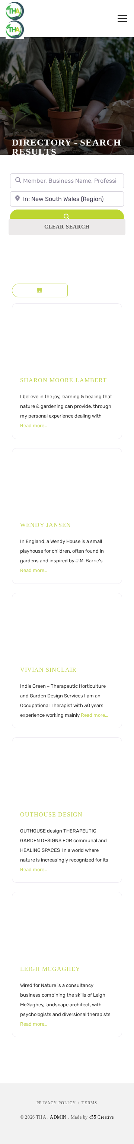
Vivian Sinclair (48, 670)
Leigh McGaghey (50, 969)
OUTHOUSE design (51, 814)
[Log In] (102, 19)
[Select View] (40, 290)
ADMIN (58, 1117)
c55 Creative (101, 1117)
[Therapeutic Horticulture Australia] (15, 18)
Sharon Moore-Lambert (63, 380)
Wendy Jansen (45, 525)
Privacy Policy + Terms (66, 1102)
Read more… (33, 425)
